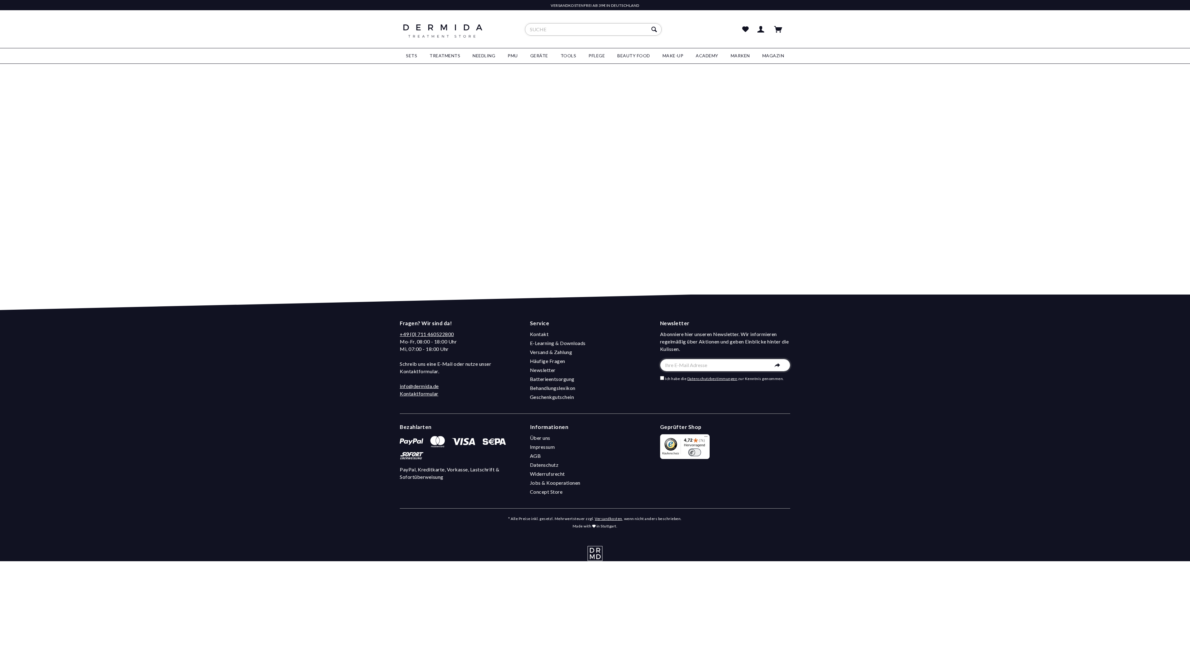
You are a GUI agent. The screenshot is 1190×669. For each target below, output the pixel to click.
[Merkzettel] (745, 29)
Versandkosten (608, 518)
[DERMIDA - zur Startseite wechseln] (443, 35)
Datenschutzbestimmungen (712, 378)
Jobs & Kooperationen (555, 483)
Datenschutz (544, 465)
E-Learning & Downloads (558, 343)
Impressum (542, 447)
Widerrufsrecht (547, 474)
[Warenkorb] (781, 29)
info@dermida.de (419, 386)
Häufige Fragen (547, 361)
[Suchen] (655, 29)
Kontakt (539, 334)
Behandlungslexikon (552, 388)
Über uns (540, 438)
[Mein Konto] (762, 29)
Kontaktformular (419, 393)
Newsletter (543, 370)
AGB (535, 456)
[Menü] (706, 438)
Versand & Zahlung (551, 352)
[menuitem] (593, 29)
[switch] (694, 452)
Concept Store (546, 492)
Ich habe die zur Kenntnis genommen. (724, 378)
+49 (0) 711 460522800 (427, 334)
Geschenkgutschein (552, 397)
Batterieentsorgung (552, 379)
